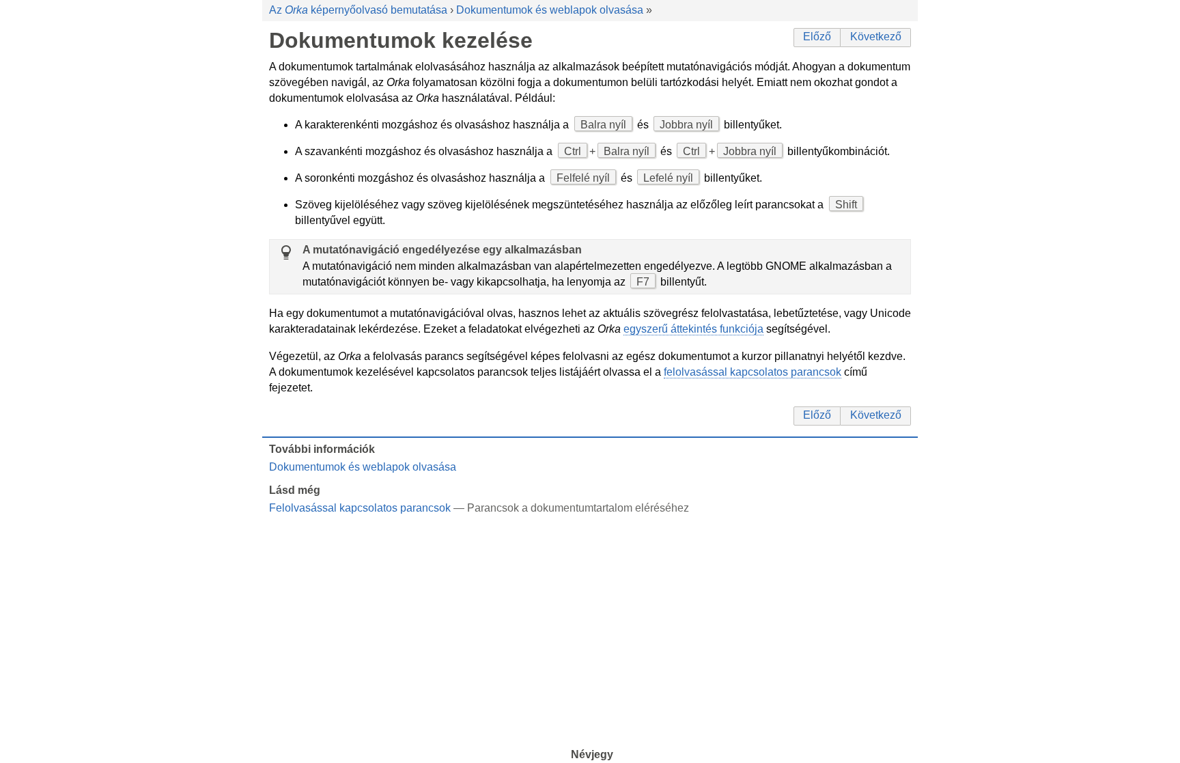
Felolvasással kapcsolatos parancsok (360, 508)
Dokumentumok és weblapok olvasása (549, 10)
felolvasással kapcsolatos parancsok (752, 372)
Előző (817, 36)
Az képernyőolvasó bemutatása (358, 10)
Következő (875, 36)
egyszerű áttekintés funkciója (693, 329)
